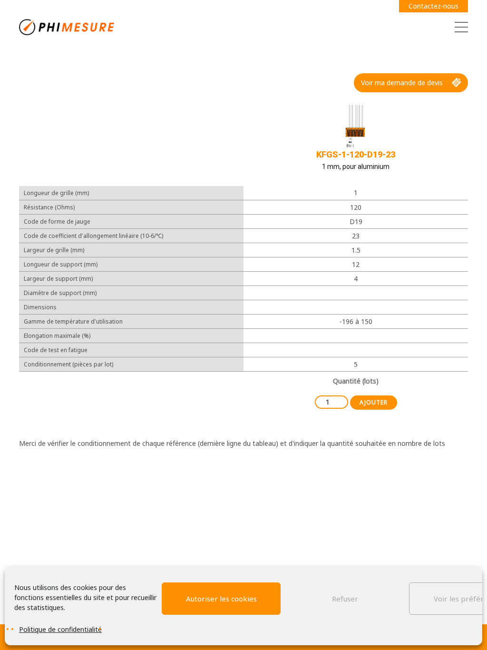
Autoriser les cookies (221, 598)
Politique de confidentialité (60, 629)
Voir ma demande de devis (402, 82)
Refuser (345, 598)
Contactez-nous (433, 5)
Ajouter (374, 402)
